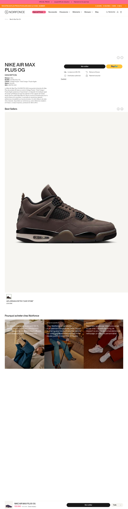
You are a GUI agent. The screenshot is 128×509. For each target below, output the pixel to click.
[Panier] (121, 12)
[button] (114, 66)
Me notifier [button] (84, 66)
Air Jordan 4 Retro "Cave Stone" (20, 301)
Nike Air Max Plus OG (15, 19)
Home (6, 19)
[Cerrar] (125, 6)
